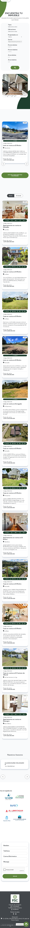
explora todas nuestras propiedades (15, 175)
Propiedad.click (23, 925)
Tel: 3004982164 (10, 766)
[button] (5, 85)
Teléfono (6, 851)
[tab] (10, 195)
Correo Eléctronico (10, 856)
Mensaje (6, 862)
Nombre (6, 845)
